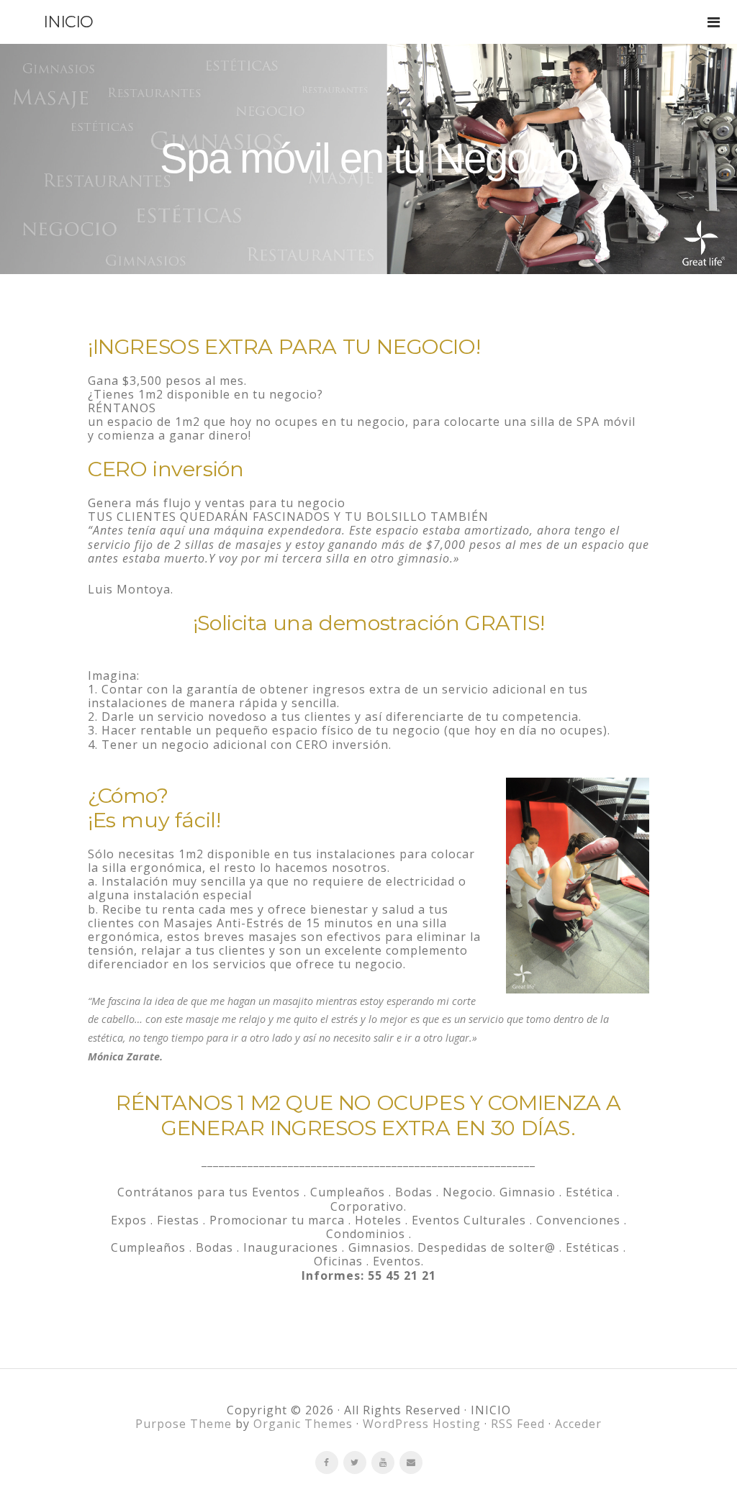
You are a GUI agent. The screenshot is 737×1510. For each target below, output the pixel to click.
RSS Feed (518, 1424)
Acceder (578, 1424)
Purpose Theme (183, 1424)
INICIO (68, 22)
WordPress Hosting (422, 1424)
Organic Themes (303, 1424)
